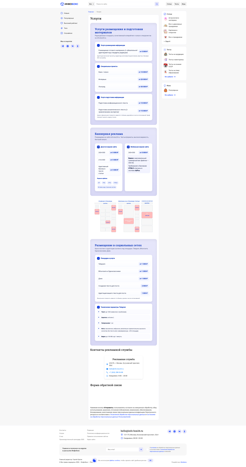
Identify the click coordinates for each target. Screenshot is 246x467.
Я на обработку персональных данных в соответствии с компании (165, 449)
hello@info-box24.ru (116, 369)
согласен (154, 447)
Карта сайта (91, 439)
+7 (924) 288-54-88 (116, 372)
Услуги (61, 433)
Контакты (62, 430)
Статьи (169, 4)
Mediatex (184, 462)
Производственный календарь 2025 (71, 439)
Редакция (90, 430)
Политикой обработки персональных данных (127, 414)
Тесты (177, 4)
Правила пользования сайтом (97, 436)
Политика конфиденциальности (98, 433)
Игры (183, 4)
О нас (61, 436)
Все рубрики (169, 77)
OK (150, 460)
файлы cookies (115, 460)
